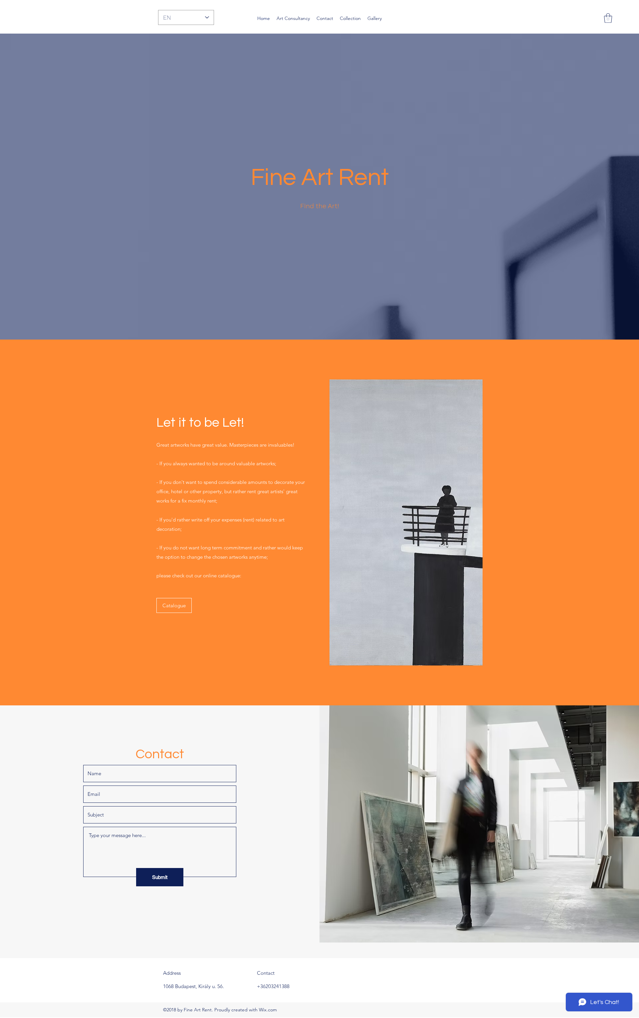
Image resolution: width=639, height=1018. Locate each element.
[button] (608, 18)
